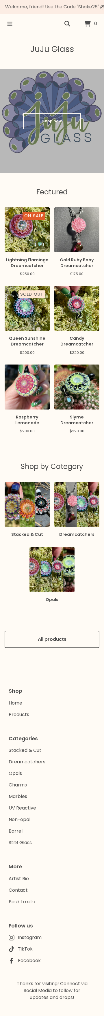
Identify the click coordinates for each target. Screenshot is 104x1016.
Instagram (30, 937)
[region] (52, 7)
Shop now (52, 121)
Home (15, 703)
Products (19, 714)
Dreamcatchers (27, 761)
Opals (15, 773)
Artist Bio (19, 878)
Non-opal (19, 819)
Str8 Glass (20, 842)
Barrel (16, 831)
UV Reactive (22, 808)
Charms (18, 785)
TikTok (25, 949)
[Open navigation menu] (10, 24)
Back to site (22, 901)
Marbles (18, 796)
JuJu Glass (52, 49)
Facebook (29, 960)
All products (52, 639)
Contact (18, 890)
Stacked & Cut (25, 750)
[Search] (67, 23)
